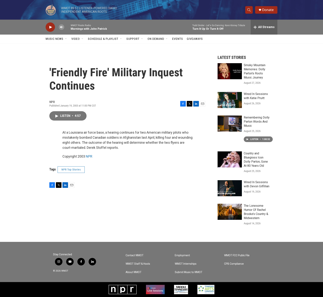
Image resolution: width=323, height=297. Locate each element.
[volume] (61, 27)
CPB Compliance (234, 263)
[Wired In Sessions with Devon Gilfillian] (230, 188)
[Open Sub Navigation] (66, 38)
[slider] (67, 27)
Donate (268, 10)
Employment (182, 255)
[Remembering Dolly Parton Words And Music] (230, 124)
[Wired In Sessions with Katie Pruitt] (230, 100)
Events (177, 38)
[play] (50, 27)
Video (75, 38)
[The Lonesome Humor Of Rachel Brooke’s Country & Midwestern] (230, 212)
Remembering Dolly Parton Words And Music (257, 121)
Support (132, 38)
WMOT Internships (185, 263)
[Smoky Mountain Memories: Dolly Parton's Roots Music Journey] (230, 71)
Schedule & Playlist (103, 38)
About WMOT (133, 272)
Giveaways (195, 38)
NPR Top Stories (71, 169)
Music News (54, 38)
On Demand (155, 38)
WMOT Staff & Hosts (138, 263)
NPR (89, 156)
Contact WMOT (135, 255)
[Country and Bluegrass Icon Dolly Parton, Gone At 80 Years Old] (230, 159)
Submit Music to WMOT (188, 272)
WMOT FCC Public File (237, 255)
